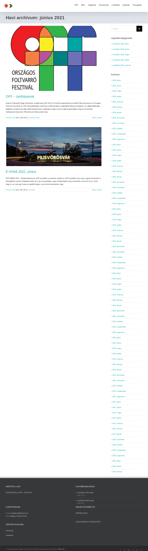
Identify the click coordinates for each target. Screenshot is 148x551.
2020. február (117, 472)
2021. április (116, 418)
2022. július (116, 338)
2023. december (118, 246)
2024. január (117, 241)
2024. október (117, 193)
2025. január (117, 177)
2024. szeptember (119, 198)
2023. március (117, 295)
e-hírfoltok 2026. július (120, 44)
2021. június (116, 407)
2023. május (117, 284)
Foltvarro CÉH (10, 118)
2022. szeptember (119, 327)
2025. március (117, 166)
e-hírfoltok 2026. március (121, 65)
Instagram (9, 535)
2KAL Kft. (61, 549)
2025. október (117, 129)
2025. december (118, 118)
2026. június (116, 86)
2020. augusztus (118, 456)
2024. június (116, 214)
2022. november (118, 316)
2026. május (117, 91)
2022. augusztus (118, 332)
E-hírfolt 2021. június (21, 171)
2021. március (117, 423)
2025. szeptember (119, 134)
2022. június (116, 343)
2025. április (116, 161)
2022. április (116, 354)
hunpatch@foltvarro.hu (19, 513)
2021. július (116, 402)
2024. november (118, 187)
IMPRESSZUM (81, 513)
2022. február (117, 364)
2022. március (117, 359)
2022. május (117, 348)
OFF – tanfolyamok (20, 96)
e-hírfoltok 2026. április (120, 60)
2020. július (116, 461)
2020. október (117, 445)
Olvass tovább (97, 118)
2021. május (117, 413)
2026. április (116, 96)
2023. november (118, 252)
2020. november (118, 439)
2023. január (117, 305)
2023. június (116, 279)
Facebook (9, 531)
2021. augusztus (118, 397)
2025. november (118, 123)
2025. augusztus (118, 139)
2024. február (117, 236)
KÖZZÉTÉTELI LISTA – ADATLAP (19, 493)
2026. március (117, 102)
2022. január (117, 370)
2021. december (118, 375)
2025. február (117, 171)
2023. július (116, 273)
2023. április (116, 289)
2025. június (116, 150)
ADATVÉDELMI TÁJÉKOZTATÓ (88, 522)
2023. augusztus (118, 268)
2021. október (117, 386)
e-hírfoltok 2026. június (120, 49)
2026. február (117, 107)
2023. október (117, 257)
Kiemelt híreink (34, 118)
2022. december (118, 311)
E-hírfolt (32, 190)
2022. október (117, 321)
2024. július (116, 209)
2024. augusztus (118, 203)
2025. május (117, 155)
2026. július (116, 80)
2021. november (118, 380)
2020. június (116, 466)
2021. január (117, 434)
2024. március (117, 230)
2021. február (117, 429)
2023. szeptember (119, 262)
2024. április (116, 225)
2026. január (117, 112)
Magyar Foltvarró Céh (18, 516)
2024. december (118, 182)
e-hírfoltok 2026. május (121, 55)
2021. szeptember (119, 391)
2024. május (117, 220)
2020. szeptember (119, 450)
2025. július (116, 145)
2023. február (117, 300)
